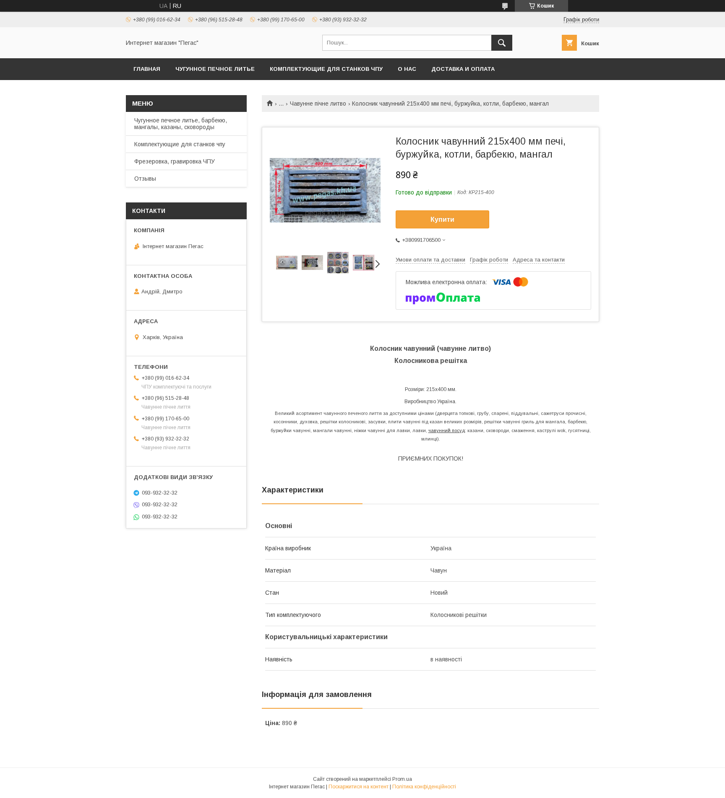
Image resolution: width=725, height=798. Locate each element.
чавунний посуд (446, 430)
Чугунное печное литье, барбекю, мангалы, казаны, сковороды (180, 123)
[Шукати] (501, 43)
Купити (442, 219)
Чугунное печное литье (215, 69)
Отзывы (145, 178)
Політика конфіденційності (424, 787)
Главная (146, 69)
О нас (407, 69)
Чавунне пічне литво (318, 103)
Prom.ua (402, 779)
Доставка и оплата (463, 69)
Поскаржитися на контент (359, 787)
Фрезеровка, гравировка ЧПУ (174, 161)
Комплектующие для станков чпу (326, 69)
